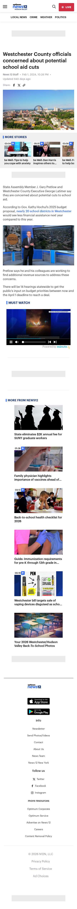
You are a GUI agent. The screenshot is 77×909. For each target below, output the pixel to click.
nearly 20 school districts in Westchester (43, 211)
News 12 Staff (10, 74)
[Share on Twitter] (19, 85)
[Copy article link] (24, 85)
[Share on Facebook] (14, 85)
